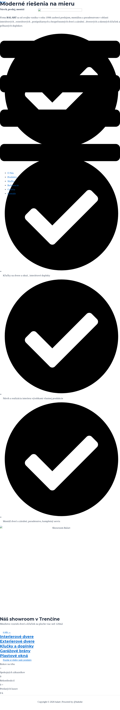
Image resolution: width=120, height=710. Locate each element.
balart (3, 2)
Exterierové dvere (17, 641)
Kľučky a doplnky (17, 646)
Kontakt (11, 193)
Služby (11, 181)
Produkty (12, 177)
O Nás (10, 173)
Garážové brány (15, 651)
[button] (60, 101)
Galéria (11, 189)
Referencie (13, 185)
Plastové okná (14, 655)
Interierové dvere (17, 636)
